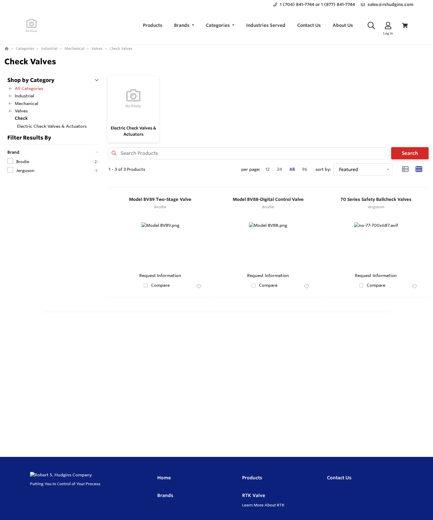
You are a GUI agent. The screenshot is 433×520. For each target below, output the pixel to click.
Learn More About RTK (263, 505)
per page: (250, 169)
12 (267, 169)
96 (304, 169)
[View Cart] (405, 25)
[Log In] (388, 25)
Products (252, 477)
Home (164, 477)
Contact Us (339, 477)
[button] (184, 25)
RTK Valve (253, 495)
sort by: (323, 169)
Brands (165, 495)
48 (292, 169)
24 (279, 169)
